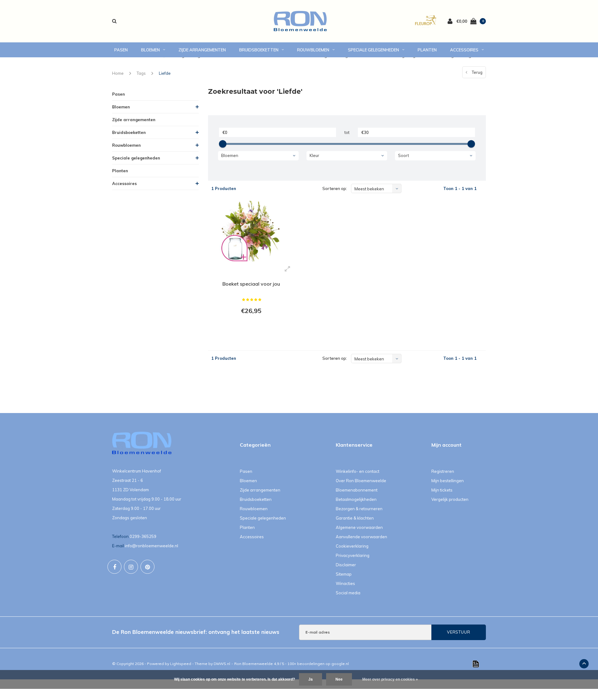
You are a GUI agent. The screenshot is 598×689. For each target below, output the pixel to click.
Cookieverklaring (352, 546)
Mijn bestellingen (447, 480)
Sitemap (344, 574)
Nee (339, 679)
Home (118, 73)
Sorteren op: (334, 188)
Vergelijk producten (449, 499)
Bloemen (150, 49)
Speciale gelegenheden (373, 49)
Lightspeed (180, 663)
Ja (310, 679)
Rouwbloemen (313, 49)
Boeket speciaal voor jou (251, 284)
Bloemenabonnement (356, 489)
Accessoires (464, 49)
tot (346, 132)
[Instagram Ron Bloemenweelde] (131, 567)
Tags (141, 73)
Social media (348, 592)
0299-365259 (143, 536)
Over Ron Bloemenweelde (361, 480)
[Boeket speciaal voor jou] (251, 231)
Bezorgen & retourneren (359, 508)
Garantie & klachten (355, 518)
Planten (427, 49)
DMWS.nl (222, 663)
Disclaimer (346, 564)
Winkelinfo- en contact (357, 471)
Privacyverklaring (352, 555)
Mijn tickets (442, 489)
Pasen (121, 49)
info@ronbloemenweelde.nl (151, 545)
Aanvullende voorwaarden (361, 536)
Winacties (345, 583)
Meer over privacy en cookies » (390, 679)
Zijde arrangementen (202, 49)
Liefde (165, 73)
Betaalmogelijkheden (356, 499)
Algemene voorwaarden (359, 527)
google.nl (340, 663)
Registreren (442, 471)
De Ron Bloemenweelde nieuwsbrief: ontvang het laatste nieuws (195, 632)
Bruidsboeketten (258, 49)
